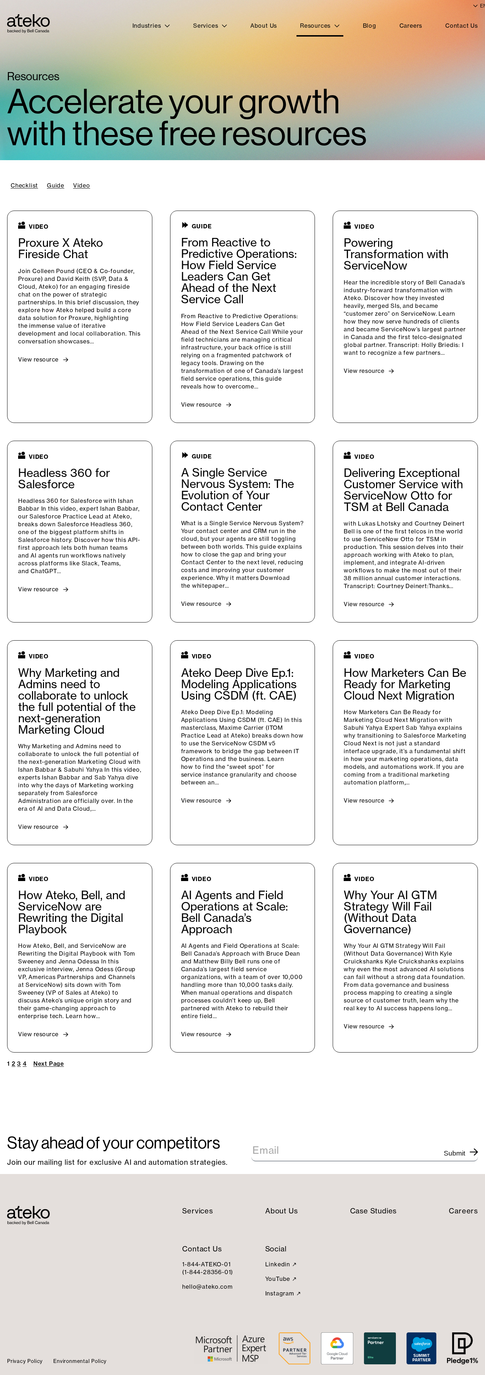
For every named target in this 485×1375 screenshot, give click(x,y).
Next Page (48, 1063)
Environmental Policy (80, 1361)
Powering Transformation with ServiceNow (396, 254)
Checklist (24, 185)
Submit (454, 1153)
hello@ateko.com (207, 1286)
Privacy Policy (25, 1361)
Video (81, 185)
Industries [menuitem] (147, 25)
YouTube (277, 1278)
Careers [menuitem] (411, 25)
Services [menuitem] (206, 25)
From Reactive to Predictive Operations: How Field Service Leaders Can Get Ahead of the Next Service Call (239, 271)
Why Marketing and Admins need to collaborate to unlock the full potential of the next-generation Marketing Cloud (77, 701)
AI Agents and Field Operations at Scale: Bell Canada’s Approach (234, 912)
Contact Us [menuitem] (461, 25)
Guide (55, 185)
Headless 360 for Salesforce (64, 478)
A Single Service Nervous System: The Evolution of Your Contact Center (237, 489)
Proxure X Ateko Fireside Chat (60, 248)
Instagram (279, 1293)
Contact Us (202, 1248)
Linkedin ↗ (281, 1264)
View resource (38, 359)
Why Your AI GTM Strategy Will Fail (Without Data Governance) (390, 912)
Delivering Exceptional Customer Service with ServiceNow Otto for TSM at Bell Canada (403, 490)
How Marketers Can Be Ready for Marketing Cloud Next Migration (405, 684)
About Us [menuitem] (263, 25)
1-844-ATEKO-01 (206, 1264)
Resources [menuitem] (316, 25)
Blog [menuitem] (369, 25)
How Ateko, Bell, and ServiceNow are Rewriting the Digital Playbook (71, 912)
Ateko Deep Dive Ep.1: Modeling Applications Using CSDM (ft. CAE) (239, 684)
